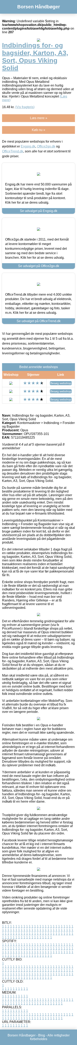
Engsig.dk (28, 146)
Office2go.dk (46, 146)
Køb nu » (38, 130)
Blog (41, 1035)
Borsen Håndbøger (38, 6)
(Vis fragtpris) (24, 107)
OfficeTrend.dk (12, 151)
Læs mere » (38, 118)
